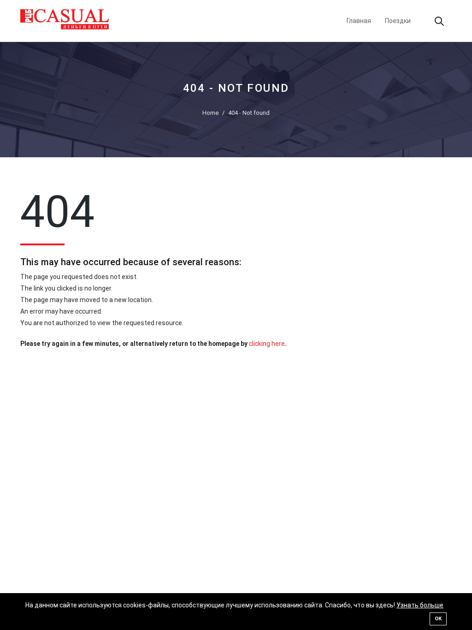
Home (210, 112)
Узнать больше (419, 605)
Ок (438, 619)
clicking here (267, 343)
